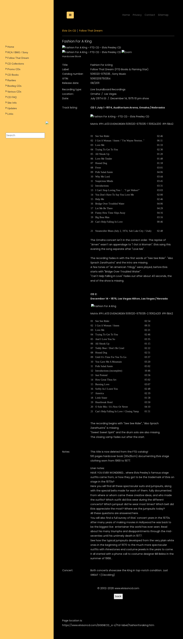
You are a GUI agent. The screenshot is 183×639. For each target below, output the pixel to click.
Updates (12, 108)
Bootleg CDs (14, 85)
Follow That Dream (18, 57)
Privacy (137, 15)
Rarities (11, 80)
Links (10, 113)
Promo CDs (13, 69)
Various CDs (14, 91)
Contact (150, 15)
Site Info (12, 102)
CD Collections (15, 63)
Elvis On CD (69, 30)
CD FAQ (12, 97)
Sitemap (163, 15)
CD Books (13, 74)
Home (10, 46)
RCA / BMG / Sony (17, 52)
